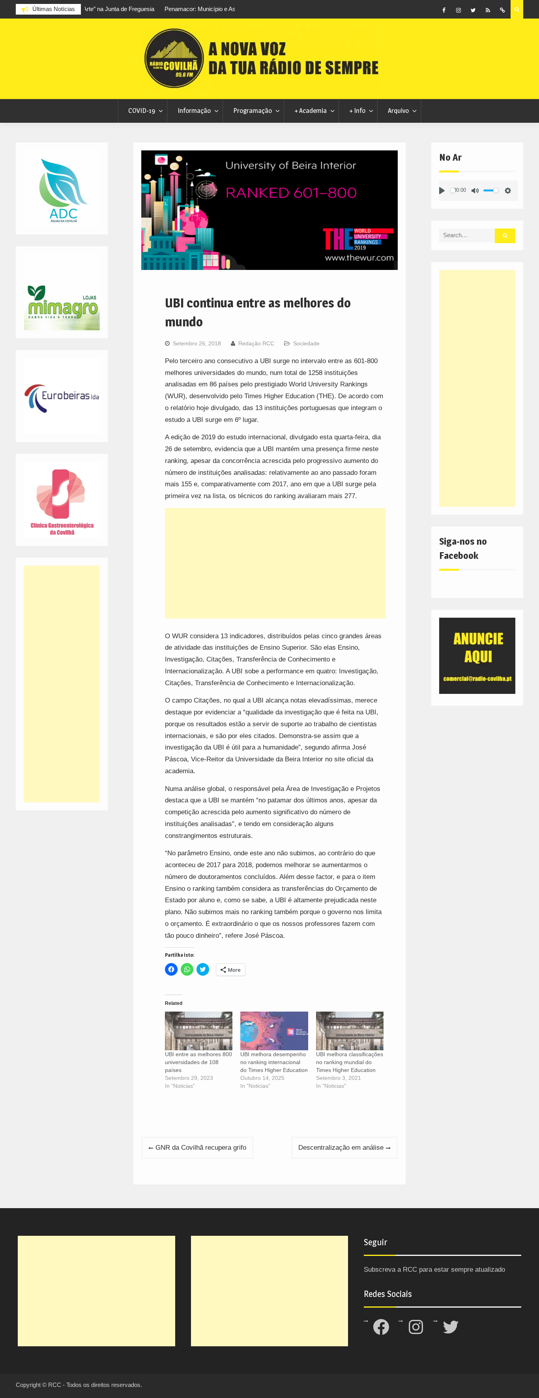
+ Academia (310, 110)
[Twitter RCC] (473, 10)
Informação (194, 110)
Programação (252, 110)
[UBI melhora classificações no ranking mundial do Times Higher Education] (350, 1031)
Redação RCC (256, 343)
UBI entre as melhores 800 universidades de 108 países (198, 1062)
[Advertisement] (275, 563)
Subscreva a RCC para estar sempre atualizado (434, 1269)
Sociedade (306, 343)
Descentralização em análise (341, 1147)
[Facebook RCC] (444, 10)
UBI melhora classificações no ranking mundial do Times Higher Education (349, 1062)
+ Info (357, 110)
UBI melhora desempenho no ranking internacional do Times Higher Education (274, 1062)
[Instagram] (458, 10)
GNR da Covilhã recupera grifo (200, 1147)
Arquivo (398, 110)
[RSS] (487, 10)
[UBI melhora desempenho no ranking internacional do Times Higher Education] (274, 1031)
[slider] (452, 190)
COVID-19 (141, 110)
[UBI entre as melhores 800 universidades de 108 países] (198, 1031)
